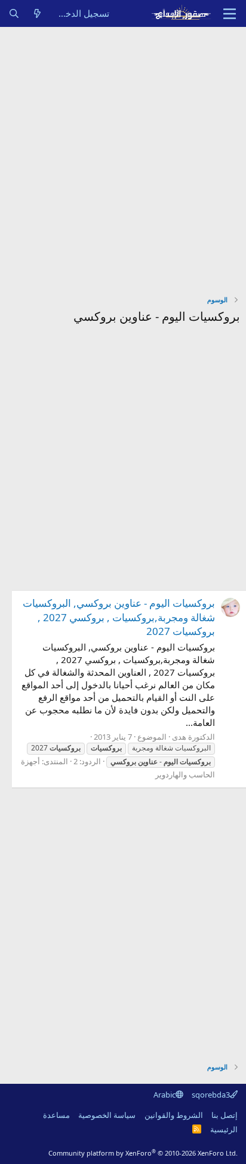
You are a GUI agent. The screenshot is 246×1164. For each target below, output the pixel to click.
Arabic (164, 1094)
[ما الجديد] (37, 13)
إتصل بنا (224, 1115)
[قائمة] (230, 14)
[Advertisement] (123, 156)
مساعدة (56, 1115)
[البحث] (14, 13)
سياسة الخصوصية (107, 1115)
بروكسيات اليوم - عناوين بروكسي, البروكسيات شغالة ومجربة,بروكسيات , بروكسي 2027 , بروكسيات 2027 (119, 617)
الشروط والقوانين (173, 1115)
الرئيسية (224, 1129)
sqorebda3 (211, 1094)
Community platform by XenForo (143, 1152)
